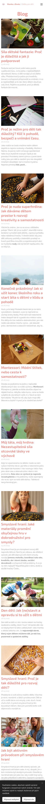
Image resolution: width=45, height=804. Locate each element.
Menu (41, 4)
